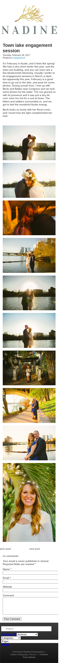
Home (5, 644)
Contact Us (9, 634)
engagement (19, 58)
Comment (8, 595)
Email (6, 577)
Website (7, 586)
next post (34, 548)
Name (6, 569)
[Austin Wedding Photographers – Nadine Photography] (29, 38)
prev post (5, 548)
